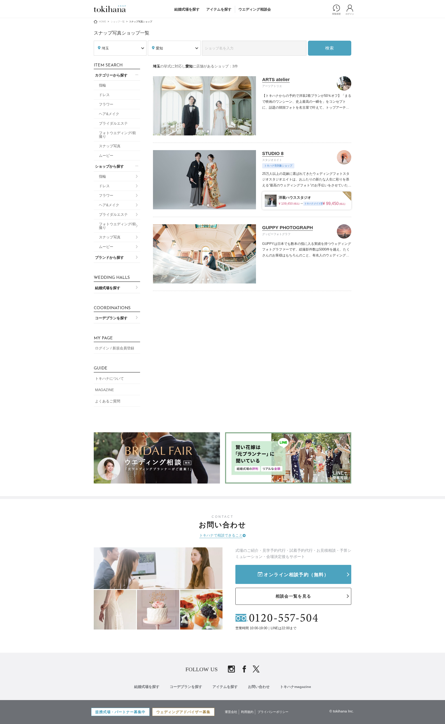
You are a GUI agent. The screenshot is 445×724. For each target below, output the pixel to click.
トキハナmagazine (295, 687)
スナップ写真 (110, 146)
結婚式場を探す (187, 9)
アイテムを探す (219, 9)
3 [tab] (209, 132)
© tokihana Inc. (341, 711)
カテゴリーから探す (111, 75)
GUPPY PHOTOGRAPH (287, 227)
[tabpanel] (204, 105)
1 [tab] (199, 132)
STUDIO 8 (273, 153)
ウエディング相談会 (254, 9)
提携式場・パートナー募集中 (120, 712)
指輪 (102, 85)
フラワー (106, 104)
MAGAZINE (104, 390)
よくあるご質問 (107, 401)
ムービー (106, 155)
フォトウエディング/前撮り (117, 135)
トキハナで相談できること (221, 535)
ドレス (104, 95)
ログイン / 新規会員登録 (114, 348)
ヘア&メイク (109, 114)
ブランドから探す (109, 257)
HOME (102, 21)
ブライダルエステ (113, 123)
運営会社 (231, 712)
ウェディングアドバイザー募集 (183, 712)
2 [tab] (204, 132)
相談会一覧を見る (293, 596)
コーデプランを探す (111, 318)
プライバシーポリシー (273, 712)
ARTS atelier (276, 79)
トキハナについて (109, 378)
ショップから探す (109, 166)
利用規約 (247, 712)
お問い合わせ (259, 687)
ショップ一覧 (118, 21)
